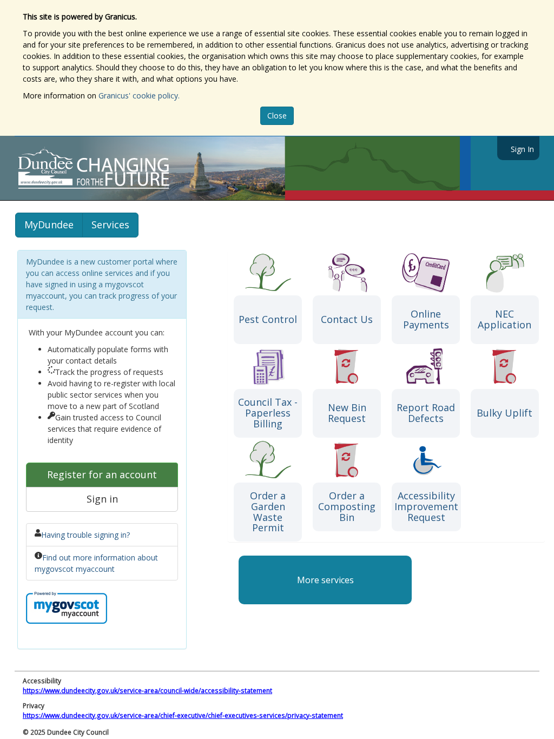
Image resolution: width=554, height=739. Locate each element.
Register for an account (102, 474)
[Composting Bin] (347, 459)
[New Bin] (347, 365)
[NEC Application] (505, 272)
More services (325, 580)
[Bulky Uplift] (505, 365)
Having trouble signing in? (85, 535)
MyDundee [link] (49, 224)
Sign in (102, 498)
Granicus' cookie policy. (139, 95)
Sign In (522, 149)
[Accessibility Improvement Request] (426, 459)
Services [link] (110, 224)
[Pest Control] (268, 272)
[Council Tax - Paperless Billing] (268, 365)
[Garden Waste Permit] (268, 459)
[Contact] (347, 272)
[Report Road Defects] (426, 365)
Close (277, 115)
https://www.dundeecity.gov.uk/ (142, 168)
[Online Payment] (426, 272)
